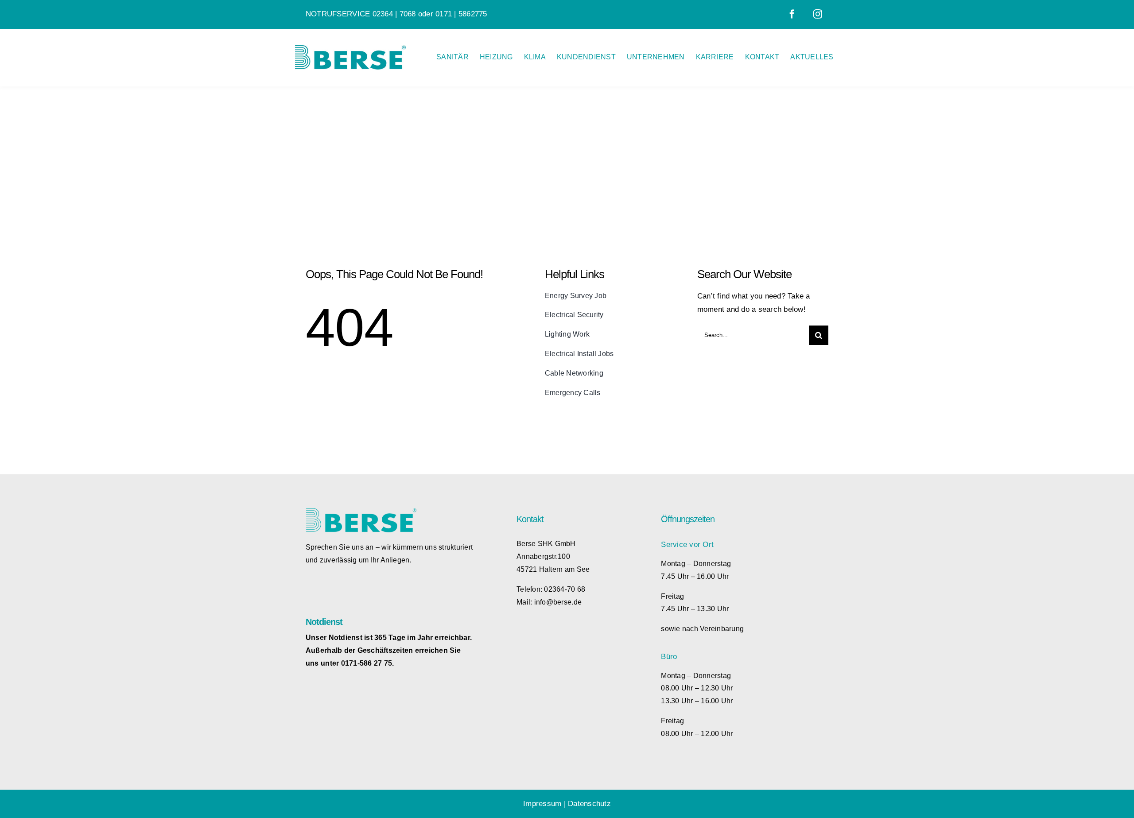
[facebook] (792, 14)
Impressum (542, 803)
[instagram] (817, 14)
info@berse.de (558, 602)
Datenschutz (589, 803)
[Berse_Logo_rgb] (350, 49)
